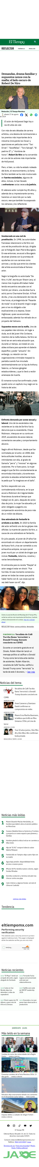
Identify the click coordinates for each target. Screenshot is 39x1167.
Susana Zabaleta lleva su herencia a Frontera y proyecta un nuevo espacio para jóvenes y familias (22, 833)
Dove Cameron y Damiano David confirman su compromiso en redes (25, 706)
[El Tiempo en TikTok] (21, 1126)
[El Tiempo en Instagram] (15, 1126)
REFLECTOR (8, 48)
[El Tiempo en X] (31, 1126)
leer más (31, 671)
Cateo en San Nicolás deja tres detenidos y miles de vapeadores (8, 991)
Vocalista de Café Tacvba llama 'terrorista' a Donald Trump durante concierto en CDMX (17, 638)
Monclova (32, 49)
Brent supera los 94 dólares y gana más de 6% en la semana (9, 1002)
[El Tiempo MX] (16, 43)
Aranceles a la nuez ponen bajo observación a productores (28, 1002)
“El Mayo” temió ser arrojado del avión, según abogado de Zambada (9, 978)
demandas (30, 626)
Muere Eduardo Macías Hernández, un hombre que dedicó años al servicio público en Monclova (21, 823)
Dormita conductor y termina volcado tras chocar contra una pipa (21, 877)
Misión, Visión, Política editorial (23, 1147)
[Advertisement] (19, 19)
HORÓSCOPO (16, 1028)
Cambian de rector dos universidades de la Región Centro (19, 1055)
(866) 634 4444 (20, 1142)
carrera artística (20, 626)
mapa (29, 1142)
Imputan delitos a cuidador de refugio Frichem (18, 1116)
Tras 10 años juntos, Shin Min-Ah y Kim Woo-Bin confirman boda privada (27, 733)
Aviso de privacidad (22, 1146)
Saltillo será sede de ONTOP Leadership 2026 (27, 990)
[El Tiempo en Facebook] (9, 1126)
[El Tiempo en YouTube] (26, 1126)
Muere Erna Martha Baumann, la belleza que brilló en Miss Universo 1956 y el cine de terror (21, 719)
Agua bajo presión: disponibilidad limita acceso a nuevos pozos (20, 862)
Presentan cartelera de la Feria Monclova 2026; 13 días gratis (19, 1075)
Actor (12, 626)
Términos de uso (9, 1146)
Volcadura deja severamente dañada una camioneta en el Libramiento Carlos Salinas (19, 1095)
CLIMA (25, 1028)
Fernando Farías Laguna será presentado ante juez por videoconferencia (27, 979)
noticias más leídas (19, 899)
